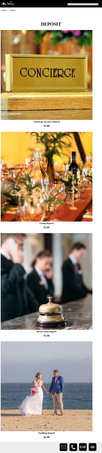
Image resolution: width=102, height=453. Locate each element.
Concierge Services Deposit (46, 121)
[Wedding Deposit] (46, 431)
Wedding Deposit (46, 433)
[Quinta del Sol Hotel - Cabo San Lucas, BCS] (51, 3)
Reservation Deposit (47, 331)
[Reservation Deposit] (46, 329)
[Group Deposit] (46, 221)
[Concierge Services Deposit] (46, 119)
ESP (83, 447)
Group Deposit (46, 223)
